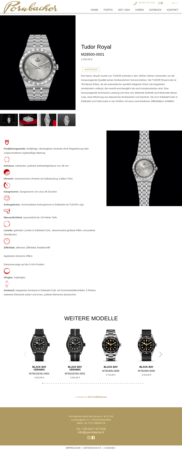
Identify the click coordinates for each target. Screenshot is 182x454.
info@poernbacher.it (91, 432)
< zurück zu (91, 397)
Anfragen (91, 69)
